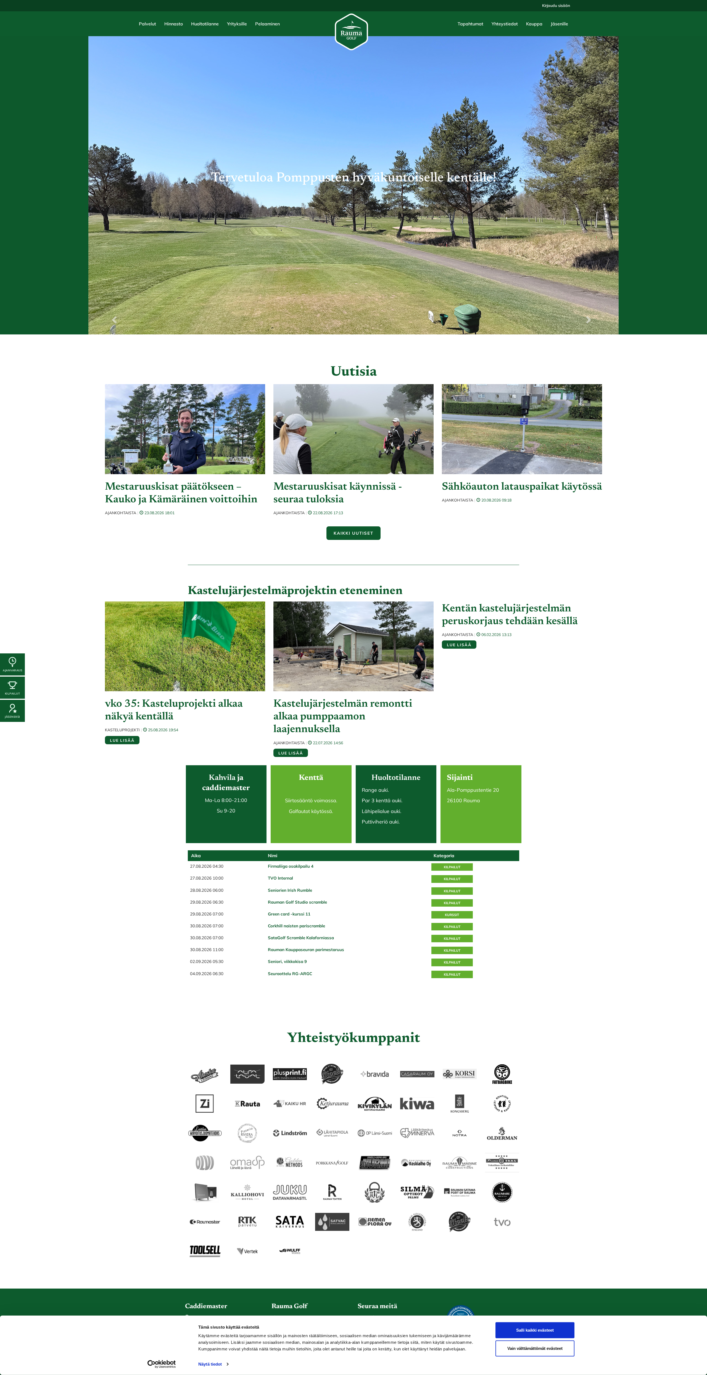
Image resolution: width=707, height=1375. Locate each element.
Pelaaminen (267, 24)
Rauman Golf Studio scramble (297, 902)
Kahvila (222, 778)
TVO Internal (280, 878)
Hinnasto (173, 24)
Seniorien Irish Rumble (290, 890)
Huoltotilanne (205, 24)
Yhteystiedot (505, 24)
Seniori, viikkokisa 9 (287, 961)
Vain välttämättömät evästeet (535, 1348)
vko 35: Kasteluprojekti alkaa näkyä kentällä (174, 710)
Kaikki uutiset (353, 533)
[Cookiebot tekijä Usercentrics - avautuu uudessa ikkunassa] (162, 1364)
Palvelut (147, 24)
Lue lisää (122, 740)
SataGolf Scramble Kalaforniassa (301, 937)
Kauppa (534, 24)
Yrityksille (237, 24)
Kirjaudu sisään (556, 5)
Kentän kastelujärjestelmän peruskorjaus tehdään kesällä (510, 615)
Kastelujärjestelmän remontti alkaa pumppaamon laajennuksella (342, 717)
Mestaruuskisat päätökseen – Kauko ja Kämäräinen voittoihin (181, 493)
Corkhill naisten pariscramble (296, 925)
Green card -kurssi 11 (289, 914)
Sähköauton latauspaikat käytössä (522, 487)
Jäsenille (559, 24)
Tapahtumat (470, 24)
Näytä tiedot (210, 1364)
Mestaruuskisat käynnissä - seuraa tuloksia (337, 493)
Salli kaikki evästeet (535, 1330)
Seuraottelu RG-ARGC (290, 973)
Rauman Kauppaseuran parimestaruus (306, 949)
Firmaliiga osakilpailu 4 (290, 866)
